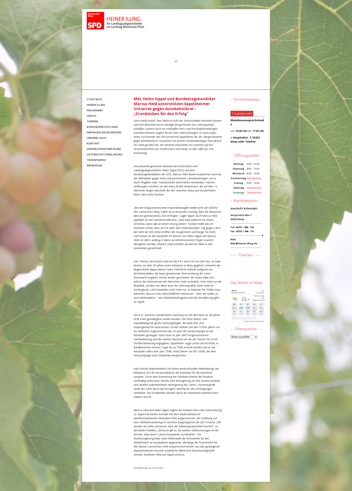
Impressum (94, 165)
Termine (92, 121)
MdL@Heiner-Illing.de (243, 243)
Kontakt (93, 143)
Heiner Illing (96, 105)
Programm (94, 110)
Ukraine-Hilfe (96, 138)
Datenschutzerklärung (104, 154)
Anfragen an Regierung (104, 132)
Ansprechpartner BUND (104, 149)
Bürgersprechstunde (102, 127)
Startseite (94, 99)
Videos (91, 116)
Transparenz (96, 160)
